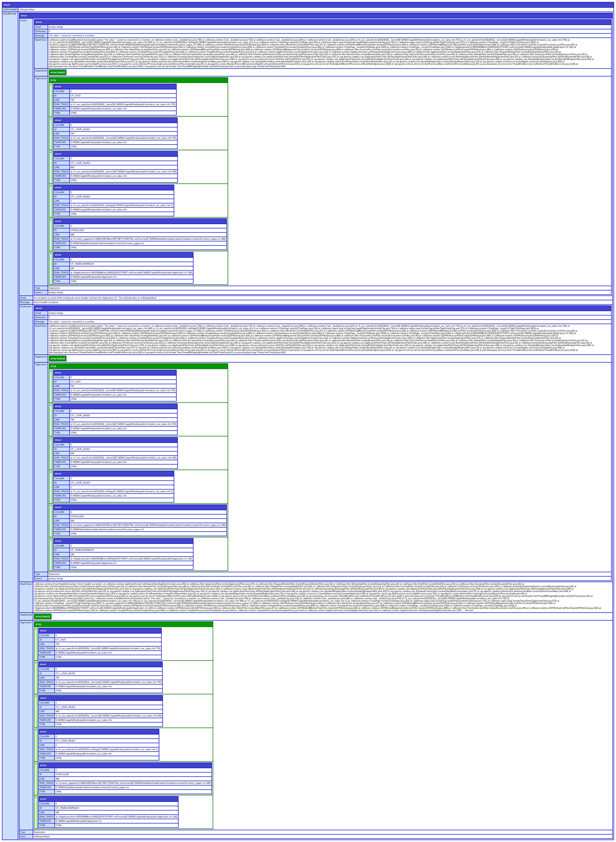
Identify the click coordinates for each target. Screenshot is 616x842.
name (23, 836)
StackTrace (41, 40)
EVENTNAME (10, 9)
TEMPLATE (60, 108)
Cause (23, 20)
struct (7, 5)
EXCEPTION (9, 14)
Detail (38, 27)
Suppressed (41, 70)
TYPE (57, 113)
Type (37, 288)
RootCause (26, 306)
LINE (56, 100)
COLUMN (59, 91)
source (38, 292)
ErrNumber (40, 31)
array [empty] (58, 72)
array (53, 80)
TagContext (41, 78)
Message (39, 35)
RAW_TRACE (61, 104)
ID (55, 95)
